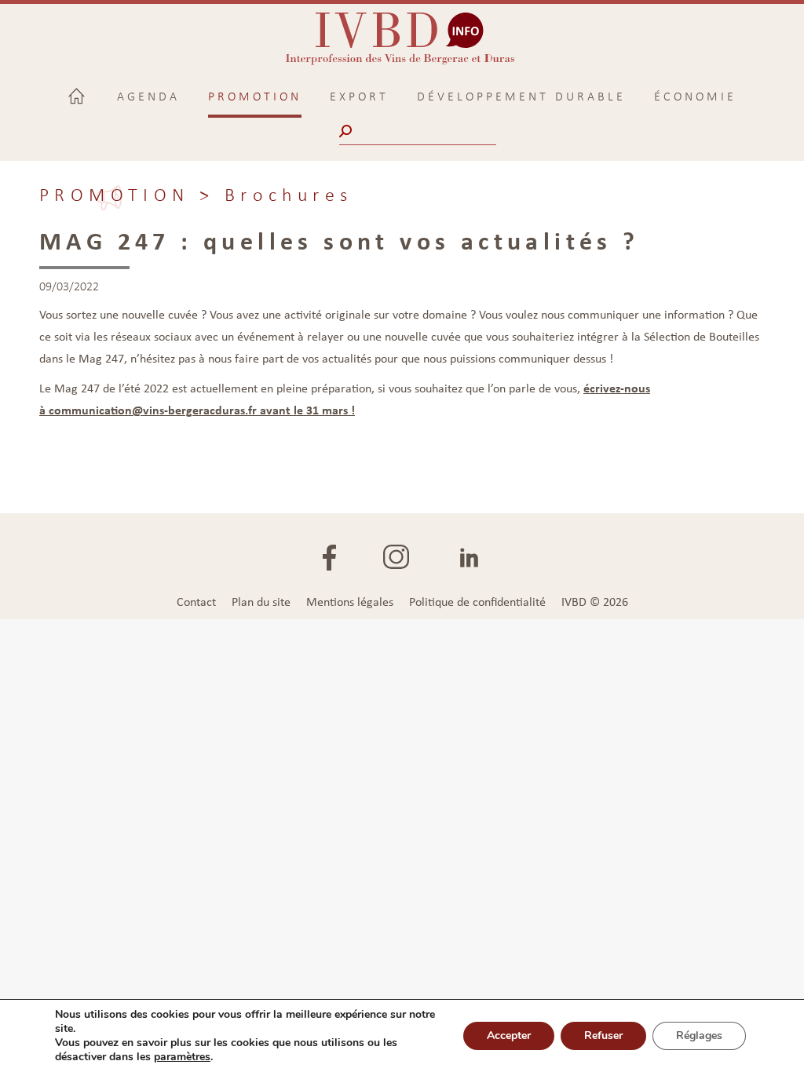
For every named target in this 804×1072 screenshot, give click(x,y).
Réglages (699, 1035)
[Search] (347, 131)
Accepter (509, 1035)
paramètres (182, 1057)
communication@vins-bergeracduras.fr (153, 409)
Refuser (603, 1035)
